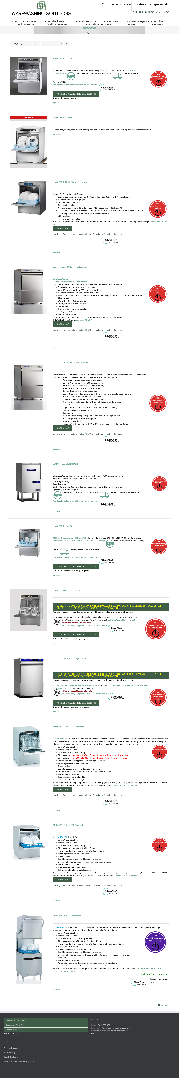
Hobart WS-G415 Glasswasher (66, 590)
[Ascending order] (37, 43)
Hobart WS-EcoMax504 (63, 526)
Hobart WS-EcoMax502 (63, 118)
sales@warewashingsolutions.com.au (113, 1028)
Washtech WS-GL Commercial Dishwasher (71, 363)
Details (57, 103)
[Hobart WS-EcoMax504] (28, 543)
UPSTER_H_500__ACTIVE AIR (65, 971)
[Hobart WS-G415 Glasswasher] (28, 610)
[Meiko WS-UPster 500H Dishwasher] (28, 948)
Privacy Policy (9, 1052)
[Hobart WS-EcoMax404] (28, 76)
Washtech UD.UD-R (83, 320)
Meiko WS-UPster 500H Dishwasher (69, 915)
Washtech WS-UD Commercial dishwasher (71, 267)
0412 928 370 (104, 1025)
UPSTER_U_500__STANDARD (126, 875)
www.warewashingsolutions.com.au (112, 1030)
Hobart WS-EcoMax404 (63, 59)
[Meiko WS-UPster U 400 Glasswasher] (28, 745)
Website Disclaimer (12, 1048)
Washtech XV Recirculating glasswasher (70, 659)
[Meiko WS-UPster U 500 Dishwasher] (28, 842)
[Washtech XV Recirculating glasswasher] (28, 678)
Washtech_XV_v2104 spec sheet (135, 685)
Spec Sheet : (116, 685)
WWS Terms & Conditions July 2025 (19, 1061)
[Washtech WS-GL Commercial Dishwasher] (28, 385)
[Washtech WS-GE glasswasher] (28, 482)
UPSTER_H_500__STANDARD (149, 968)
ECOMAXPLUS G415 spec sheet (121, 620)
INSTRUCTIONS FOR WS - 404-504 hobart (87, 540)
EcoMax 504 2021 (60, 540)
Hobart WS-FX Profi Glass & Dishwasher (70, 182)
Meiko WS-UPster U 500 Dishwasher (69, 825)
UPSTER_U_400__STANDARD (126, 785)
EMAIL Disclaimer (11, 1057)
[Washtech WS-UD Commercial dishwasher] (28, 289)
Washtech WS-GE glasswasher (66, 464)
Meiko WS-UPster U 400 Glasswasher (69, 727)
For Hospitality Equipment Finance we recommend (75, 501)
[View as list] (71, 43)
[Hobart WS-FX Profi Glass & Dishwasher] (28, 198)
